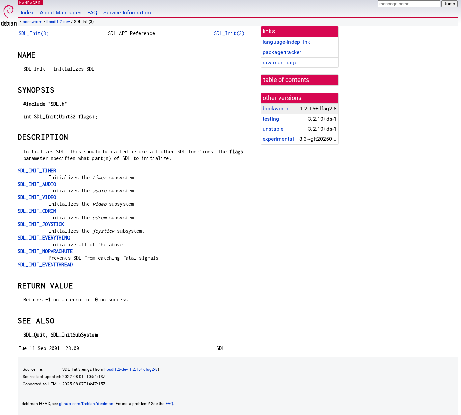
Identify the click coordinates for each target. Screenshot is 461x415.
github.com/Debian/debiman (86, 403)
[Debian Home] (8, 13)
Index (27, 12)
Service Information (127, 12)
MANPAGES (30, 2)
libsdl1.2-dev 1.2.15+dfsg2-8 (130, 369)
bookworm (33, 21)
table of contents (286, 79)
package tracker (282, 52)
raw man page (280, 62)
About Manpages (60, 12)
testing (271, 119)
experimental (278, 139)
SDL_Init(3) (34, 33)
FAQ (92, 12)
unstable (273, 129)
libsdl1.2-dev (58, 21)
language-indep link (286, 42)
